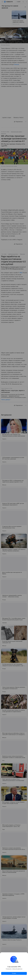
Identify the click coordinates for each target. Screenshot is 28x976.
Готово (14, 973)
